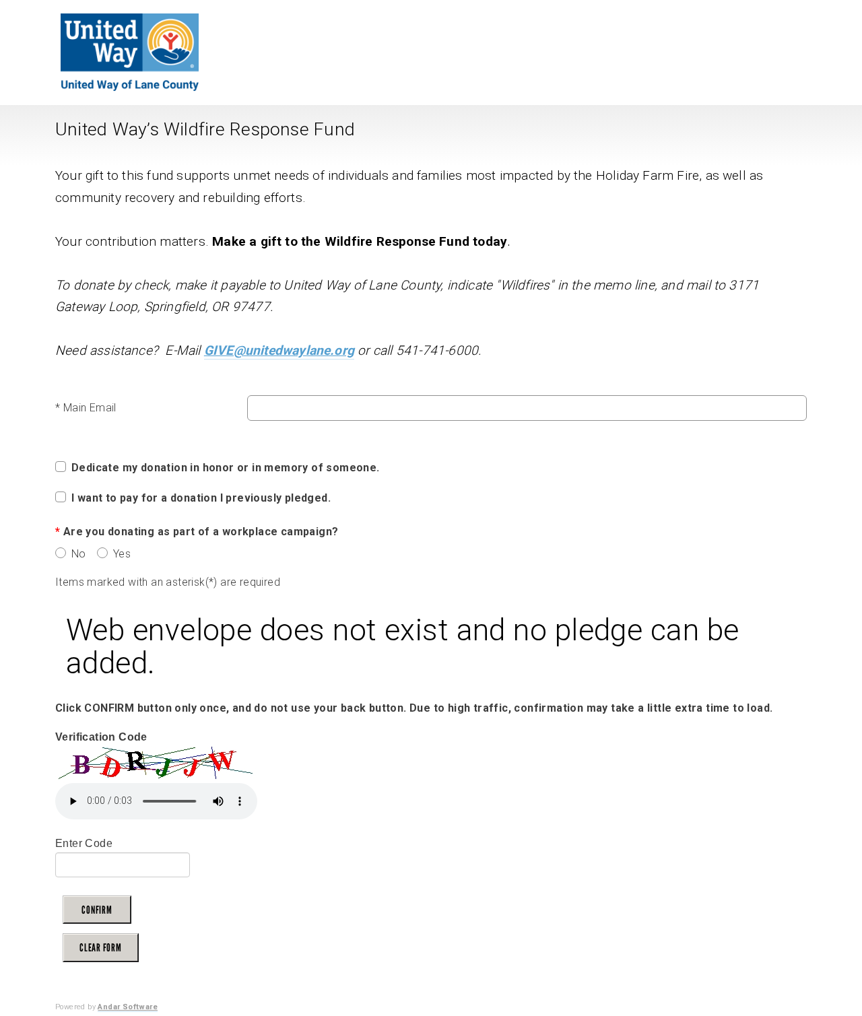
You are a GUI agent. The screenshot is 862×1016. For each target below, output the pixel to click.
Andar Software (128, 1007)
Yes (120, 553)
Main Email (86, 407)
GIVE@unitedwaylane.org (279, 350)
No (77, 553)
